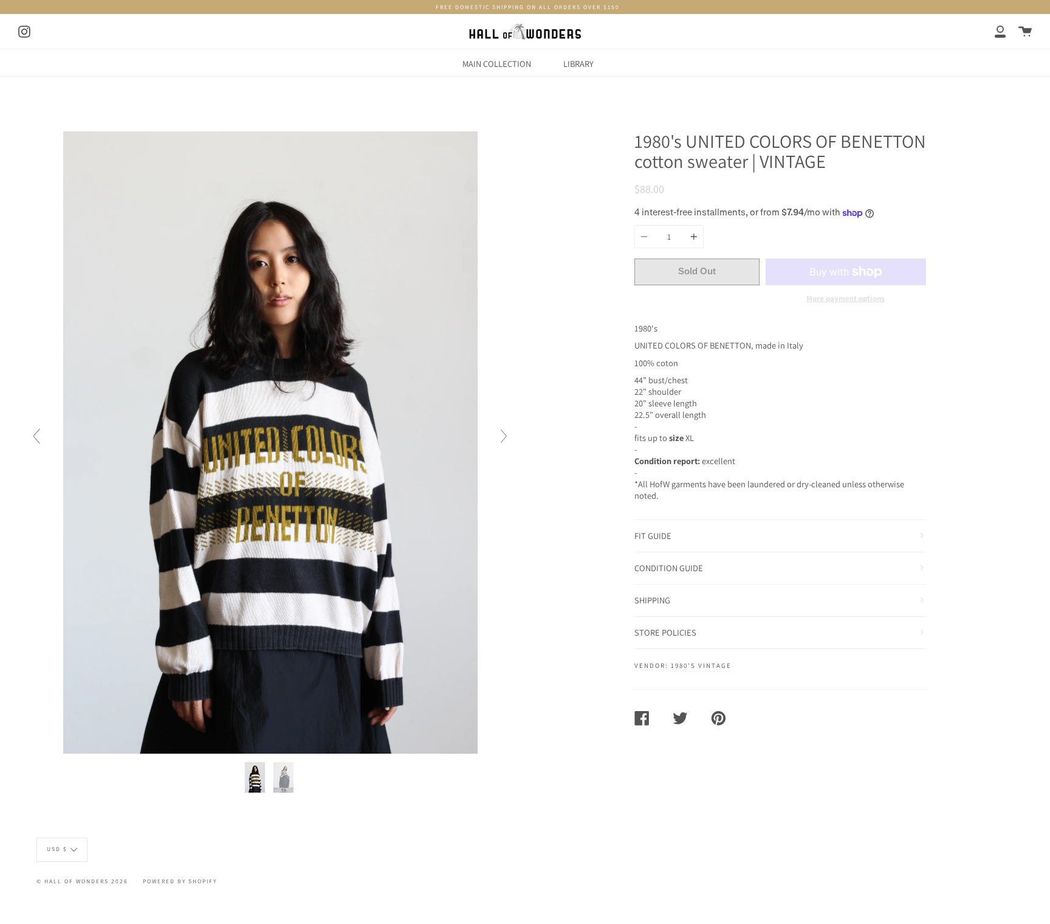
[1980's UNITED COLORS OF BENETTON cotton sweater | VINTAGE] (256, 777)
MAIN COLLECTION (496, 63)
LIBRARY (578, 63)
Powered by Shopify (180, 881)
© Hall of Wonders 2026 (82, 881)
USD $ (57, 849)
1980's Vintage (701, 665)
